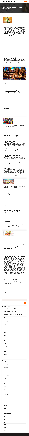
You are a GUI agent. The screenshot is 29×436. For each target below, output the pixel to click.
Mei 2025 (5, 332)
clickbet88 (5, 370)
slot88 (4, 422)
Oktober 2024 (5, 343)
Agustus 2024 (5, 346)
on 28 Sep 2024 (7, 22)
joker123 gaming (6, 380)
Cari (3, 300)
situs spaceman (6, 402)
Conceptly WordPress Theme (21, 434)
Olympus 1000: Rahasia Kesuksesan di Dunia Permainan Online (14, 239)
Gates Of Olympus (6, 375)
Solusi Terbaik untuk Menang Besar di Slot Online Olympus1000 (14, 83)
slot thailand (5, 419)
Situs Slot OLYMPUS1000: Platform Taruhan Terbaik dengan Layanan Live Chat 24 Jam (14, 187)
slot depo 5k (5, 408)
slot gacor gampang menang (7, 413)
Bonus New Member (6, 367)
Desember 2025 (6, 321)
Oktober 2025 (5, 324)
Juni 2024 (5, 349)
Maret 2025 (5, 335)
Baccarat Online (6, 364)
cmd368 (5, 372)
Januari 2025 (5, 338)
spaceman (5, 424)
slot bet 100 (5, 405)
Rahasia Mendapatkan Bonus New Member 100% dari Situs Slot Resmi (13, 314)
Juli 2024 (5, 348)
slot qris (5, 416)
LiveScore (5, 386)
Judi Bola (5, 383)
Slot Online (5, 414)
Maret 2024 (5, 354)
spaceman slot (6, 427)
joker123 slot (5, 381)
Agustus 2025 (5, 327)
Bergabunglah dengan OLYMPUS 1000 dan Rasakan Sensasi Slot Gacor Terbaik (14, 126)
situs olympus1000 (23, 243)
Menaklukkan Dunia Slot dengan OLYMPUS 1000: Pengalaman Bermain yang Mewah (14, 25)
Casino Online (5, 369)
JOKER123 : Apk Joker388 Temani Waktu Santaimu (10, 308)
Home (3, 8)
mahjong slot (5, 389)
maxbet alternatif (6, 394)
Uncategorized (5, 430)
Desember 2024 (6, 340)
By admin (12, 22)
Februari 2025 (5, 337)
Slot (14, 22)
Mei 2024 (5, 351)
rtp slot (5, 397)
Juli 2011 (5, 357)
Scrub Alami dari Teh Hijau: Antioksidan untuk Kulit (10, 311)
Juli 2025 (5, 329)
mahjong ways (5, 391)
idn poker (5, 378)
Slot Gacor (5, 411)
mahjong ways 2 (6, 392)
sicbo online (5, 400)
